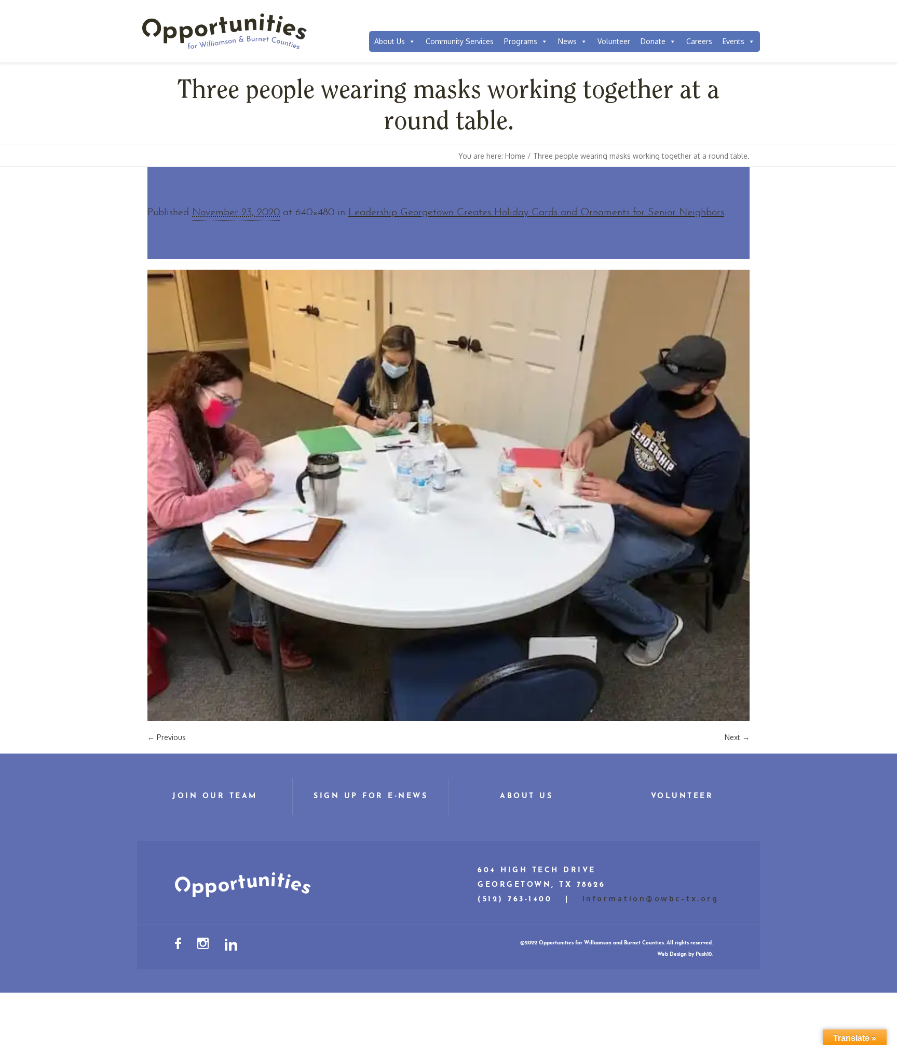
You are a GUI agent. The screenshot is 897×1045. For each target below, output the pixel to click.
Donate (653, 41)
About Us (389, 41)
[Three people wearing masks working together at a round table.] (448, 495)
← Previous (166, 737)
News (567, 41)
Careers (699, 41)
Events (733, 41)
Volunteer (613, 41)
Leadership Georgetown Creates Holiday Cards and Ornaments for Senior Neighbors (536, 212)
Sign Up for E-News (371, 796)
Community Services (460, 41)
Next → (737, 737)
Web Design (672, 954)
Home (515, 155)
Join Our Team (214, 796)
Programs (520, 41)
